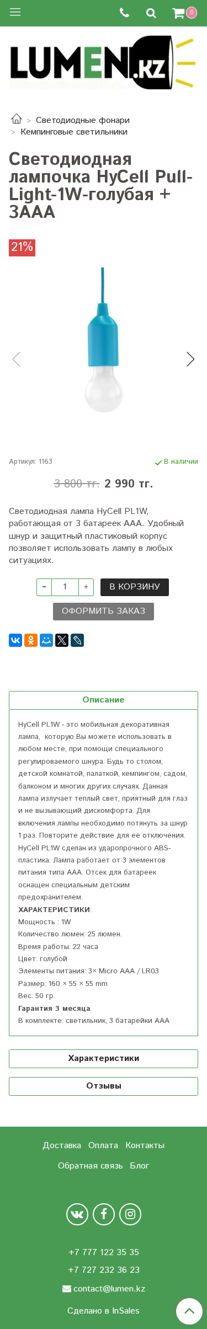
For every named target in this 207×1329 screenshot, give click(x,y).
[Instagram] (130, 1214)
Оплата (103, 1145)
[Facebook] (104, 1214)
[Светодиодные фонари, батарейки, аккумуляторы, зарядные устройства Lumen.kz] (103, 60)
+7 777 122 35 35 (103, 1252)
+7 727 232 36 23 (104, 1270)
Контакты (144, 1145)
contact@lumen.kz (109, 1289)
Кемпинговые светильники (74, 132)
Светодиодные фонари (83, 120)
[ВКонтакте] (15, 640)
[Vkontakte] (77, 1214)
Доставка (62, 1145)
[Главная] (16, 120)
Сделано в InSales (103, 1311)
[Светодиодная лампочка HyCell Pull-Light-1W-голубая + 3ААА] (103, 350)
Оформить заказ (103, 611)
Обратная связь (90, 1166)
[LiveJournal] (77, 640)
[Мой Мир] (46, 640)
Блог (139, 1166)
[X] (61, 640)
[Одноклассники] (31, 640)
